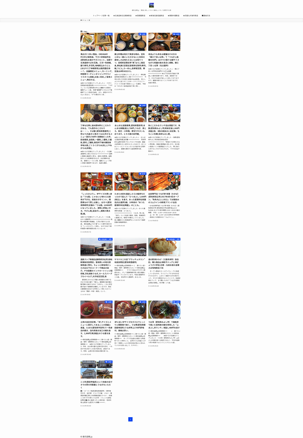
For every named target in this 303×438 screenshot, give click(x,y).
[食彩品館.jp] (151, 5)
